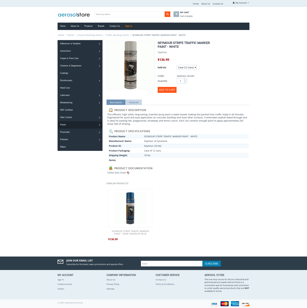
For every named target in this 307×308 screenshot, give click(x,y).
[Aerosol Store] (74, 13)
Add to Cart (167, 90)
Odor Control (66, 117)
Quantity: (163, 80)
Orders (61, 288)
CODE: (161, 75)
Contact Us (218, 3)
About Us (205, 3)
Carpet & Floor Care (69, 58)
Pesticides (65, 132)
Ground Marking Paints (89, 35)
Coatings (64, 73)
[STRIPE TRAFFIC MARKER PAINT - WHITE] (131, 65)
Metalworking (66, 102)
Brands (101, 26)
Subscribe (211, 263)
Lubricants (65, 95)
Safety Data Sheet (116, 172)
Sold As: (162, 67)
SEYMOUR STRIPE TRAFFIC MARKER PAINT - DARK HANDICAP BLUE (130, 232)
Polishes (64, 139)
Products (88, 26)
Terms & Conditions (165, 284)
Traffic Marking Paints (117, 35)
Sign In (128, 26)
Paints (70, 35)
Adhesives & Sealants (70, 43)
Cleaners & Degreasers (71, 65)
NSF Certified (66, 110)
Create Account (65, 284)
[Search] (167, 14)
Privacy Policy (112, 284)
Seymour (162, 52)
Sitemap (110, 288)
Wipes (63, 147)
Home (196, 3)
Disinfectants (66, 80)
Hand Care (65, 88)
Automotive (65, 51)
